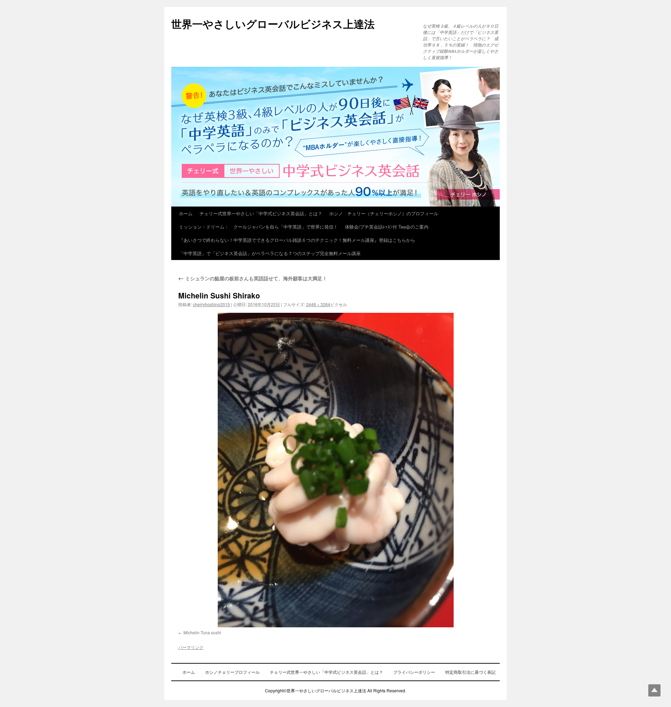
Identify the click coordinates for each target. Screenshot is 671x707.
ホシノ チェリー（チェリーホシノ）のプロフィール (383, 213)
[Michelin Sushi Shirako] (335, 470)
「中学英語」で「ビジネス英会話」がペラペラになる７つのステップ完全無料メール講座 (270, 253)
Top (654, 690)
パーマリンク (190, 647)
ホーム (186, 213)
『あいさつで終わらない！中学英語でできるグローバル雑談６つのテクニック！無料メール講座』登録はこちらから (297, 240)
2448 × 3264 (318, 304)
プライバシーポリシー (414, 672)
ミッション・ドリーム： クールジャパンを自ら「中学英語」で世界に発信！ (258, 226)
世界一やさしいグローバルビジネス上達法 (273, 23)
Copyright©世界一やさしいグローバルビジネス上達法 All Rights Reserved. (335, 690)
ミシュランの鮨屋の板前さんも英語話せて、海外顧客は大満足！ (252, 278)
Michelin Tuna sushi (202, 632)
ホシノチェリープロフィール (232, 672)
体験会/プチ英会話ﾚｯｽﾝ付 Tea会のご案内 (386, 226)
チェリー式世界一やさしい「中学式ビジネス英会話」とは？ (261, 213)
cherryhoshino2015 (211, 304)
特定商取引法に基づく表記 (470, 672)
